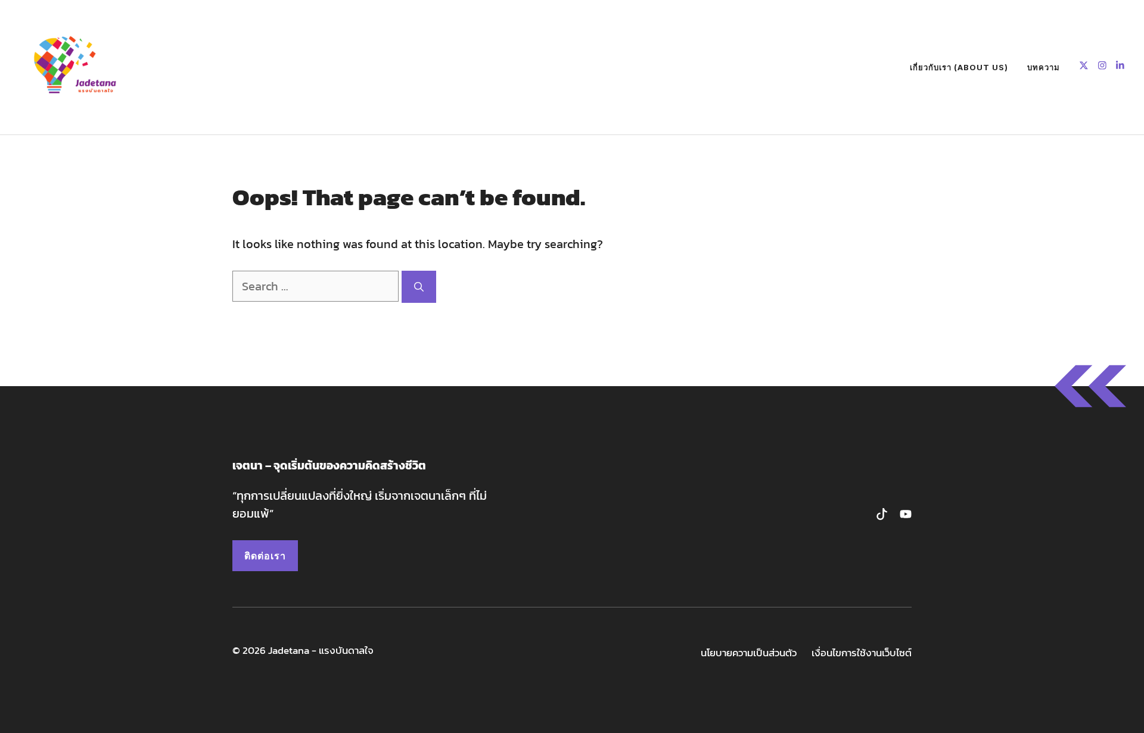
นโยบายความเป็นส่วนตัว (749, 653)
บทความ (1043, 67)
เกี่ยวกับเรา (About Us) (959, 67)
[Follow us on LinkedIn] (1120, 67)
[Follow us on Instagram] (1102, 67)
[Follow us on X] (1084, 67)
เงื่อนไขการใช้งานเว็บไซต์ (862, 653)
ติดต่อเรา (265, 556)
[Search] (419, 287)
